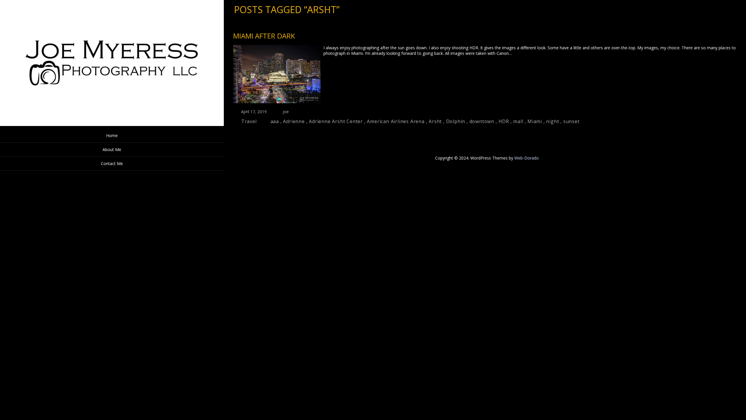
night (552, 121)
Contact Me (112, 163)
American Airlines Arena (395, 121)
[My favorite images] (112, 124)
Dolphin (455, 121)
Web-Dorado (526, 158)
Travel (249, 121)
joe (286, 111)
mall (518, 121)
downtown (481, 121)
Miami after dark (264, 36)
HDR (504, 121)
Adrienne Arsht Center (336, 121)
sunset (571, 121)
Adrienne (294, 121)
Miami (534, 121)
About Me (112, 149)
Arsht (435, 121)
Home (112, 135)
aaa (274, 121)
